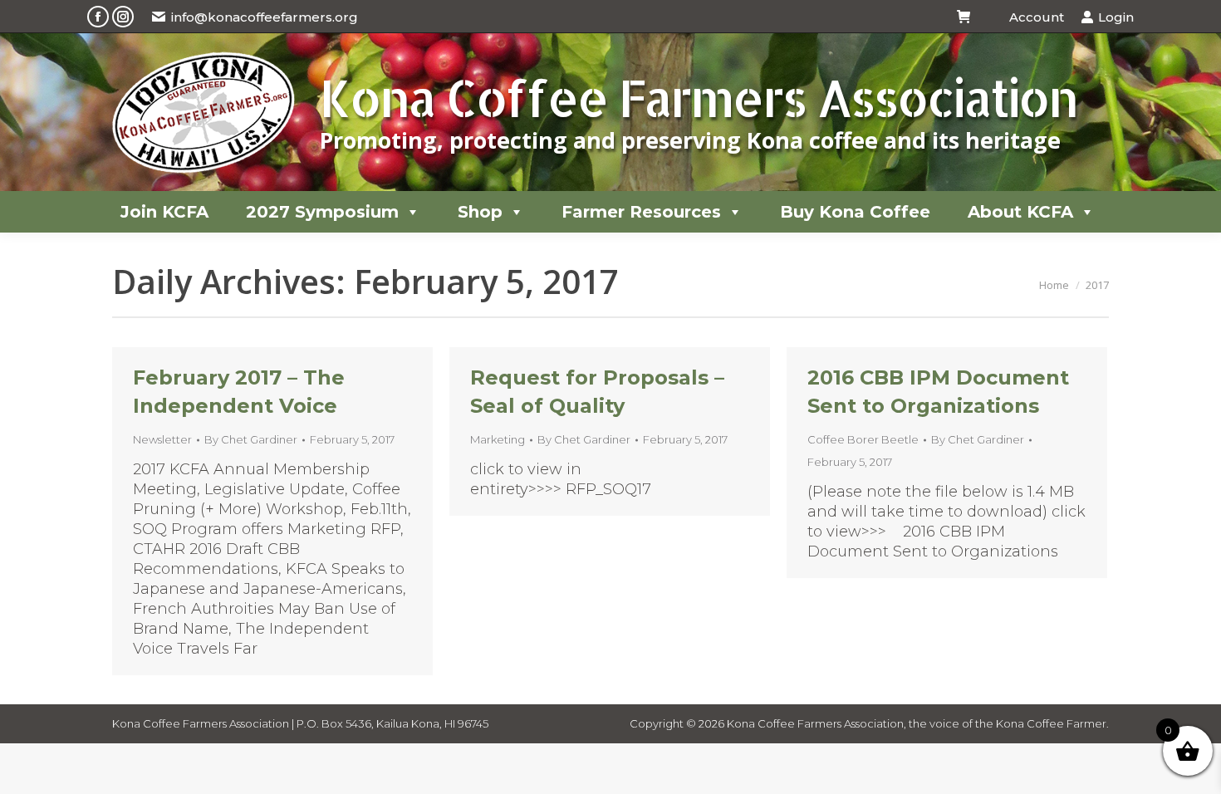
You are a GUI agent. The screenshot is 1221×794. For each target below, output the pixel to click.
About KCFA (1020, 212)
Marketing (497, 439)
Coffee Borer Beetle (863, 439)
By (250, 439)
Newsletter (162, 439)
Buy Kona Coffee (855, 212)
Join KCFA (164, 212)
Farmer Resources (641, 212)
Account (1036, 17)
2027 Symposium (322, 212)
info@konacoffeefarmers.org (264, 17)
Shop (480, 212)
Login (1116, 17)
